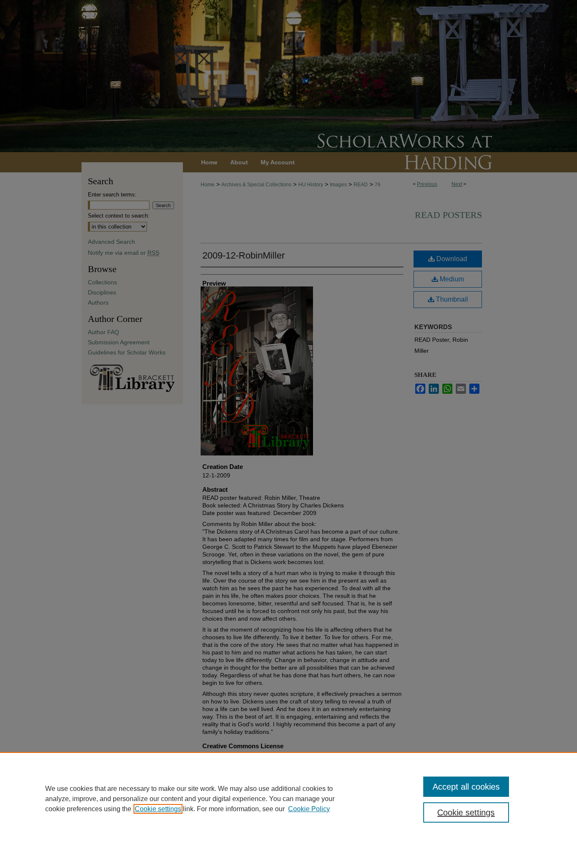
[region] (288, 798)
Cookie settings (158, 808)
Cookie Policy (309, 808)
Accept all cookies (466, 786)
